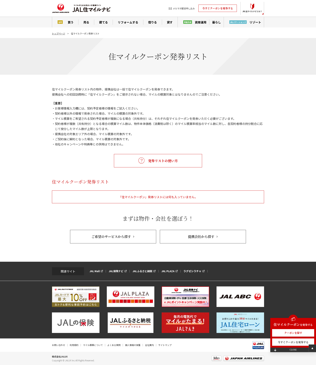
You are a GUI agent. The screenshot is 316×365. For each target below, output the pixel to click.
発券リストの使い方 (163, 160)
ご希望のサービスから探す (111, 236)
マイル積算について (93, 345)
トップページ (58, 33)
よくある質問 (114, 345)
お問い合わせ (58, 345)
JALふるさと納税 (142, 271)
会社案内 (149, 345)
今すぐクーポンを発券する (217, 8)
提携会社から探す (201, 236)
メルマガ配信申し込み (184, 8)
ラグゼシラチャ (192, 271)
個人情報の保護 (132, 345)
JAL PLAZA (167, 271)
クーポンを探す (293, 333)
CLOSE (293, 350)
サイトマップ (165, 345)
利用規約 (74, 345)
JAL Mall (94, 271)
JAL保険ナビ (116, 271)
